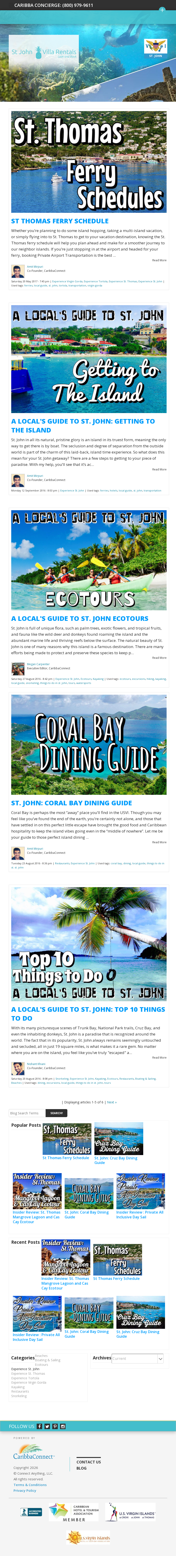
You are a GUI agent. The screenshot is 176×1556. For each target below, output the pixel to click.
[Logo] (130, 1512)
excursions (138, 679)
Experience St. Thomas (123, 281)
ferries (28, 285)
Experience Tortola (95, 281)
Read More (159, 260)
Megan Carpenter (38, 664)
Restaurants (62, 863)
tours (72, 683)
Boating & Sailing (145, 1078)
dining (127, 863)
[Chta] (74, 1512)
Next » (112, 1102)
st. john (53, 285)
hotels (113, 490)
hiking (150, 679)
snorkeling (32, 683)
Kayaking (98, 679)
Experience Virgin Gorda (67, 281)
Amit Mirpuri (35, 267)
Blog (82, 1468)
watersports (83, 683)
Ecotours (86, 679)
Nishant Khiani (36, 1064)
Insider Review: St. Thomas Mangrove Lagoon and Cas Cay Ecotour (36, 1217)
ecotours (125, 679)
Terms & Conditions (30, 1484)
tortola (63, 285)
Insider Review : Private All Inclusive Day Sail (139, 1215)
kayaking (160, 679)
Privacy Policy (25, 1490)
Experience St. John (150, 281)
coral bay (116, 863)
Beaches (16, 1082)
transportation (77, 285)
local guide (40, 285)
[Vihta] (88, 1537)
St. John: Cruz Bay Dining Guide (115, 1160)
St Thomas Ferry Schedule (60, 220)
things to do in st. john (53, 683)
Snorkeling (62, 1078)
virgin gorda (95, 285)
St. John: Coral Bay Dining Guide (71, 802)
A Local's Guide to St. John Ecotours (79, 618)
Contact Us (89, 1462)
